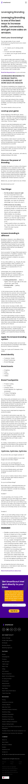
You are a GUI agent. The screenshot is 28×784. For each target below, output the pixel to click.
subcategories (5, 656)
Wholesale (4, 642)
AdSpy (3, 668)
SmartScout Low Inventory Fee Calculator (12, 733)
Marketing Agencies (7, 647)
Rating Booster (5, 683)
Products (4, 659)
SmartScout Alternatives (8, 719)
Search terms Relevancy (8, 676)
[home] (6, 2)
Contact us (5, 752)
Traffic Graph (5, 664)
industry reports (6, 704)
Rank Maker (5, 688)
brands (4, 654)
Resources (5, 696)
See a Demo (5, 742)
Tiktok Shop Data (6, 693)
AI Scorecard (5, 681)
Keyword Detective (7, 673)
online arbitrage (6, 638)
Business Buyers (6, 645)
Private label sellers (7, 640)
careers (4, 747)
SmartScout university (7, 702)
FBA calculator (5, 661)
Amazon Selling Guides (8, 724)
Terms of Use (4, 762)
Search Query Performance (9, 690)
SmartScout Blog (6, 712)
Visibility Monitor (6, 685)
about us (4, 739)
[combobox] (5, 777)
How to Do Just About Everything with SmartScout (12, 727)
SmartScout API (6, 749)
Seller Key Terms (6, 707)
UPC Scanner (5, 671)
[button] (25, 2)
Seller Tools (5, 666)
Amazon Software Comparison (9, 721)
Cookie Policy (20, 762)
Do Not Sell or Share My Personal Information (13, 754)
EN (5, 777)
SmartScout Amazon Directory (9, 709)
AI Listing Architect (7, 678)
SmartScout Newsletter (8, 714)
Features (5, 651)
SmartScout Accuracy (7, 716)
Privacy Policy (12, 762)
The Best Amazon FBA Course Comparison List (14, 730)
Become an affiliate (7, 744)
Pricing (4, 699)
